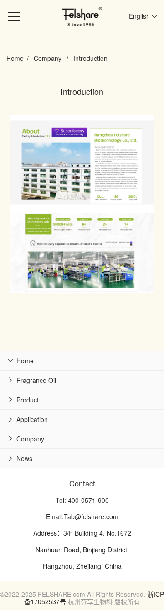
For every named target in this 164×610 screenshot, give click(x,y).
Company (48, 58)
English (140, 15)
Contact (82, 483)
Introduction (90, 58)
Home (15, 58)
